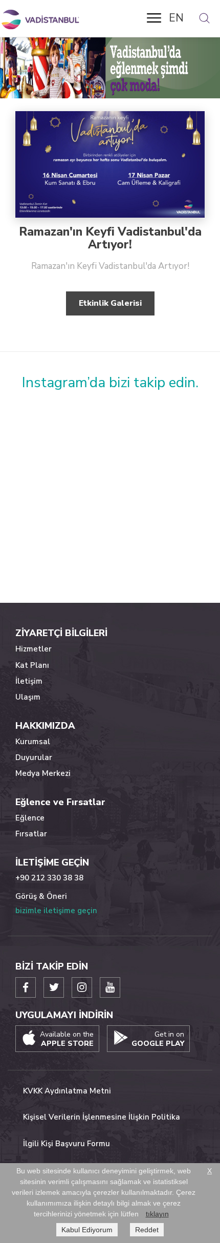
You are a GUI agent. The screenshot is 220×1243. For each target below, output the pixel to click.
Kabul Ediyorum (87, 1230)
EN (176, 18)
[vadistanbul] (41, 19)
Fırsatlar (31, 834)
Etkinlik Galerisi (110, 303)
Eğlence (30, 818)
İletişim (28, 681)
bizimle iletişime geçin (56, 910)
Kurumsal (32, 741)
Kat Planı (32, 665)
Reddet (147, 1230)
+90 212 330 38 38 (49, 878)
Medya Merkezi (43, 773)
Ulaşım (27, 697)
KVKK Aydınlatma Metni (67, 1091)
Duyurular (33, 757)
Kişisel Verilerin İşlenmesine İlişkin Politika (101, 1117)
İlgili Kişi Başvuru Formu (66, 1144)
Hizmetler (33, 649)
